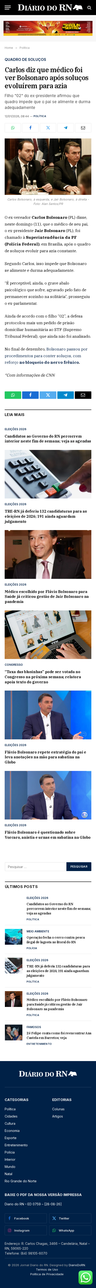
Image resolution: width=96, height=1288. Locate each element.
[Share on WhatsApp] (13, 127)
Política (40, 116)
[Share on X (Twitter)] (48, 127)
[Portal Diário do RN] (50, 7)
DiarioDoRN (77, 1265)
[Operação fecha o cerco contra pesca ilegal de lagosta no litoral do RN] (13, 937)
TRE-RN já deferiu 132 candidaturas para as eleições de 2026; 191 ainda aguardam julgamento (46, 516)
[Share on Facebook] (30, 127)
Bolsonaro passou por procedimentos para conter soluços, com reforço (46, 356)
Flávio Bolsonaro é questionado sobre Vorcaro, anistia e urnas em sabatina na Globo (48, 835)
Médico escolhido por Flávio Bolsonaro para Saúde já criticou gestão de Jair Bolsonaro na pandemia (47, 596)
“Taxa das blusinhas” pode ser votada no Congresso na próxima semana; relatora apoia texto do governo (43, 676)
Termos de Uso (47, 1269)
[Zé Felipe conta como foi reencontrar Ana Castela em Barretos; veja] (13, 1032)
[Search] (88, 7)
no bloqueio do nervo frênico (49, 362)
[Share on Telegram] (65, 127)
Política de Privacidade (47, 1274)
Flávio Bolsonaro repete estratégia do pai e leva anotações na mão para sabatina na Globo (45, 757)
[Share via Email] (83, 127)
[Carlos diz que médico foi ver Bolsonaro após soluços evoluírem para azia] (48, 166)
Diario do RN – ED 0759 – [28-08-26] (33, 1204)
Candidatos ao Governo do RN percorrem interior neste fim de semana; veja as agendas (48, 439)
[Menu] (8, 7)
